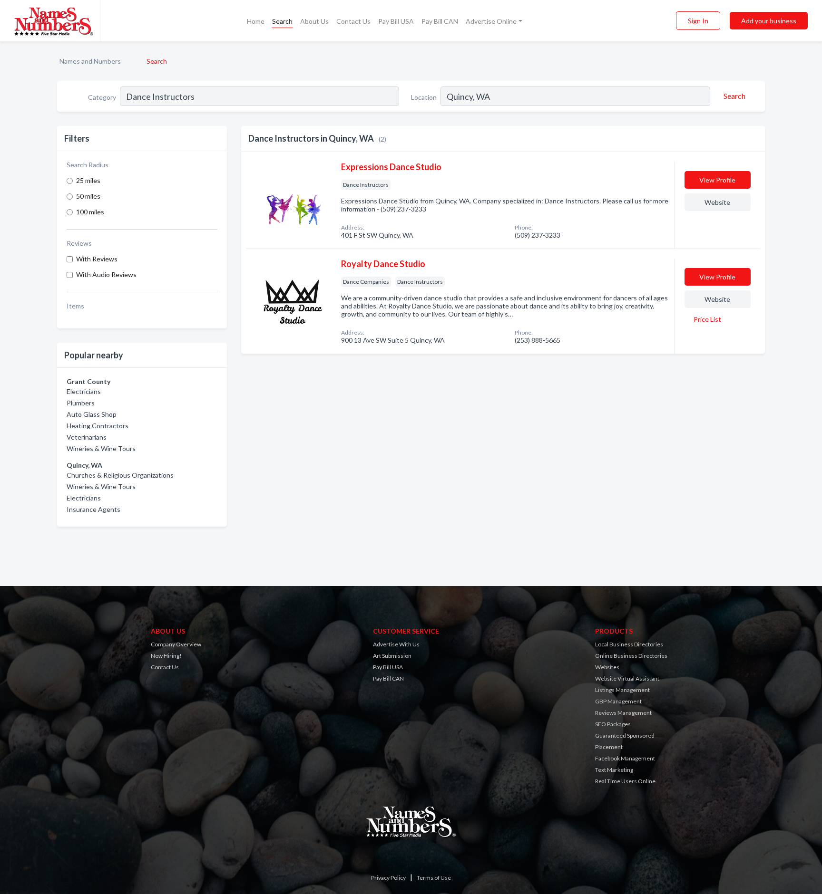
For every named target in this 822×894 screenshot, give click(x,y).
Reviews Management (623, 712)
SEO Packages (613, 724)
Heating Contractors (97, 426)
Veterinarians (87, 437)
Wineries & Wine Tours (101, 448)
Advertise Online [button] (491, 21)
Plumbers (81, 403)
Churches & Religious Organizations (120, 475)
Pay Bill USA (396, 21)
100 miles (90, 212)
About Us (314, 21)
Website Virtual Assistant (627, 678)
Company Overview (176, 644)
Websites (607, 667)
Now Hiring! (166, 655)
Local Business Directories (629, 644)
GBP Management (618, 701)
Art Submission (392, 655)
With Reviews (96, 259)
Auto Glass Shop (92, 414)
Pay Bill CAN (439, 21)
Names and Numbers (90, 61)
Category (102, 97)
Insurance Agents (93, 509)
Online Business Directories (631, 655)
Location (424, 97)
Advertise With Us (396, 644)
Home (255, 21)
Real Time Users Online (625, 781)
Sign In (698, 21)
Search (282, 21)
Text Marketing (614, 769)
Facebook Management (625, 758)
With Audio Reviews (106, 274)
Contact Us (353, 21)
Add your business (768, 21)
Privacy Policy (388, 877)
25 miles (88, 180)
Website (717, 202)
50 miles (88, 196)
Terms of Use (434, 877)
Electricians (84, 391)
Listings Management (622, 689)
